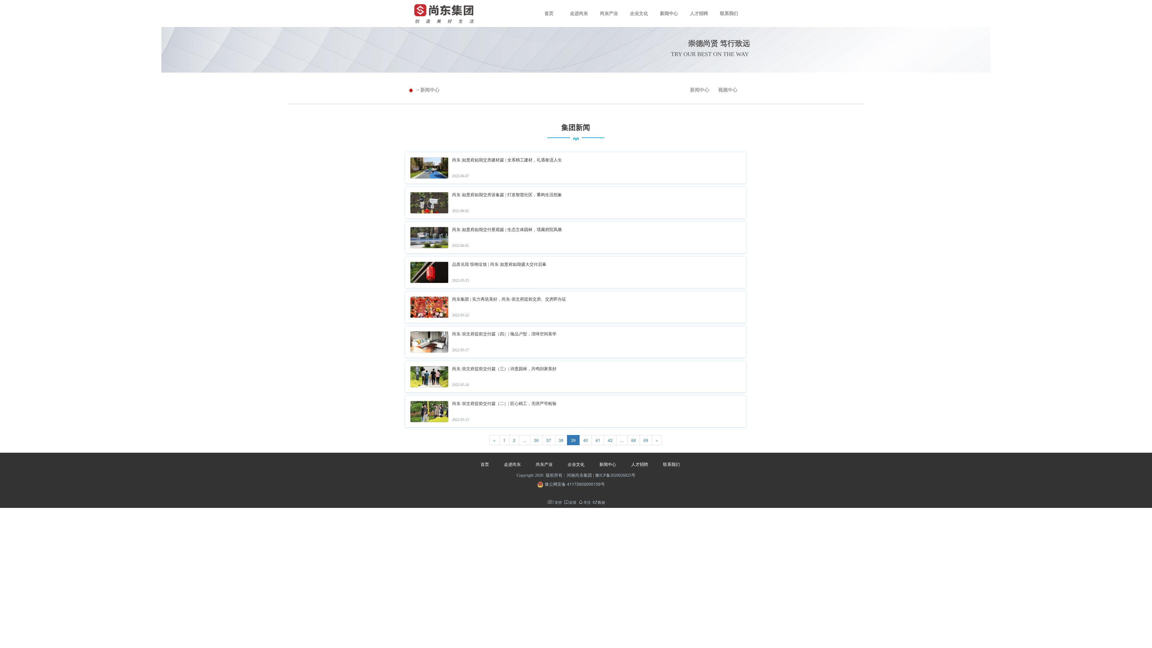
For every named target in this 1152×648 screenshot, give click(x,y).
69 (646, 440)
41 (598, 440)
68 (633, 440)
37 (548, 440)
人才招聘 (699, 13)
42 (610, 440)
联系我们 (729, 13)
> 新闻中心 (428, 89)
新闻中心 (669, 13)
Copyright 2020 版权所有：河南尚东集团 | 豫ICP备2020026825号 (576, 475)
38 (561, 440)
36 (536, 440)
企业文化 (639, 13)
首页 (549, 13)
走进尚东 (579, 13)
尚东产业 (609, 13)
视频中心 (727, 89)
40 (585, 440)
